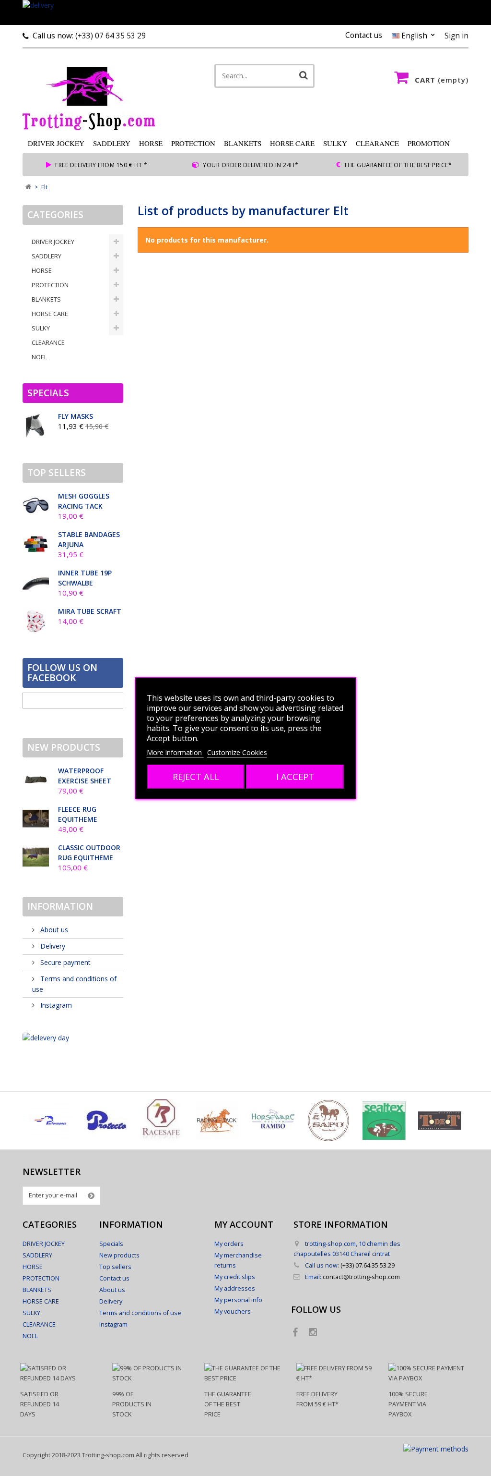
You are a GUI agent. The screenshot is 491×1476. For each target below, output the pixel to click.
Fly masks (75, 416)
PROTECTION (193, 143)
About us (53, 929)
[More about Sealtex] (384, 1120)
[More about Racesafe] (161, 1120)
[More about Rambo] (272, 1120)
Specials (48, 393)
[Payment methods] (435, 1448)
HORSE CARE (292, 143)
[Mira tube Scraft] (36, 621)
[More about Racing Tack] (217, 1120)
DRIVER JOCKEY (56, 143)
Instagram (55, 1005)
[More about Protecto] (106, 1120)
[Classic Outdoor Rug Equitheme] (36, 857)
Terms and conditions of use (140, 1313)
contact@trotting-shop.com (361, 1277)
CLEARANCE (377, 143)
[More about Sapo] (328, 1120)
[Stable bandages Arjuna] (36, 544)
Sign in (456, 36)
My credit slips (234, 1277)
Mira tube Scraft (89, 611)
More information (175, 752)
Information (60, 906)
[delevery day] (73, 1038)
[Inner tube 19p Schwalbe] (36, 582)
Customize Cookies (237, 752)
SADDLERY (111, 143)
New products (63, 747)
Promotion (429, 143)
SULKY (335, 143)
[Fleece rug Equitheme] (36, 818)
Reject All (196, 776)
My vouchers (232, 1311)
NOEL (39, 357)
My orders (229, 1244)
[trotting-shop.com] (96, 94)
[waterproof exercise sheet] (36, 780)
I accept (295, 776)
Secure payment (64, 962)
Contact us (363, 35)
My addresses (234, 1288)
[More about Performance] (50, 1120)
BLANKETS (242, 143)
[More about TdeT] (439, 1120)
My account (243, 1224)
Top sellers (56, 472)
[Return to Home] (28, 187)
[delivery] (245, 12)
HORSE (151, 143)
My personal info (238, 1300)
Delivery (51, 946)
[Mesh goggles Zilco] (36, 505)
